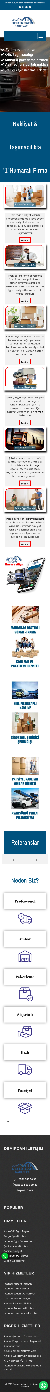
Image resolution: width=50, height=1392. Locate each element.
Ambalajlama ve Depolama (20, 1336)
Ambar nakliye (12, 1346)
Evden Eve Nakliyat (14, 1260)
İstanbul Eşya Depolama (18, 1241)
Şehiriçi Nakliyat (13, 1251)
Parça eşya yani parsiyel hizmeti (25, 518)
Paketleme (25, 976)
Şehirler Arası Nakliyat (16, 1246)
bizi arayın (34, 465)
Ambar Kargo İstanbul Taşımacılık (23, 1341)
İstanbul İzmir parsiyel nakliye (20, 1313)
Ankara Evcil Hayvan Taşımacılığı (22, 1355)
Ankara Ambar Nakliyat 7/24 (20, 1351)
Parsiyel (25, 1090)
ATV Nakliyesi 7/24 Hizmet (18, 1360)
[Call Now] (4, 1256)
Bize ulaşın (27, 354)
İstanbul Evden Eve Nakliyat (19, 1293)
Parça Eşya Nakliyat (15, 1236)
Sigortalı (25, 1014)
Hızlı (25, 1052)
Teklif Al (25, 240)
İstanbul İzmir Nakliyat (16, 1288)
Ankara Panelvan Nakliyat (18, 1303)
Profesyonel (25, 901)
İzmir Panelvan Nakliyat (17, 1298)
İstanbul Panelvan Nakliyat (19, 1308)
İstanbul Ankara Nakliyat (18, 1283)
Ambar (25, 938)
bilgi (39, 461)
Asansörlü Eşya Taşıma (17, 1231)
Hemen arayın (22, 104)
